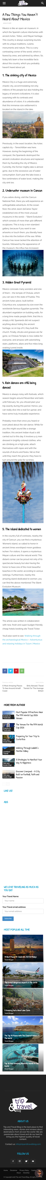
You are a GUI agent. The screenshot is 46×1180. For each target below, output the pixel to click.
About (19, 1173)
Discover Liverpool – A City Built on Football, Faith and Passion (28, 774)
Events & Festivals (7, 717)
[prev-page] (4, 783)
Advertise (26, 1173)
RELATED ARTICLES (13, 700)
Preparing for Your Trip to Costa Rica (27, 738)
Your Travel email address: (14, 907)
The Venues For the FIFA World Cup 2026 (29, 726)
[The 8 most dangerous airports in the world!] (23, 975)
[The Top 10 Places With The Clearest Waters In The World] (23, 1030)
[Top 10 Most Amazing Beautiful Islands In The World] (23, 1057)
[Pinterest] (16, 671)
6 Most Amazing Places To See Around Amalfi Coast (12, 688)
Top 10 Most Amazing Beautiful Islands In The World (22, 1064)
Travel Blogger (9, 960)
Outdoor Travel (6, 753)
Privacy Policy (24, 1170)
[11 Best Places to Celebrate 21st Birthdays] (23, 948)
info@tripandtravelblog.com (28, 1144)
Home (6, 1170)
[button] (42, 3)
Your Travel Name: (10, 896)
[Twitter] (10, 671)
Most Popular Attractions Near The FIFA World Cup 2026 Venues (29, 715)
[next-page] (7, 783)
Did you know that (7, 741)
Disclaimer (13, 1170)
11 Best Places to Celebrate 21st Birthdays (21, 956)
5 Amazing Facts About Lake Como (17, 1010)
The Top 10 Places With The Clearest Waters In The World (22, 1037)
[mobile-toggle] (4, 3)
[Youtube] (33, 1161)
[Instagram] (19, 1161)
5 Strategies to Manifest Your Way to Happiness (29, 761)
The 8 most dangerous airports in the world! (21, 982)
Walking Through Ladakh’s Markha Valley (27, 749)
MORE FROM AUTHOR (14, 705)
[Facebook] (4, 671)
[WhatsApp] (21, 671)
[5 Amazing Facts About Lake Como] (23, 1002)
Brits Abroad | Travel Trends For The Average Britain (33, 688)
